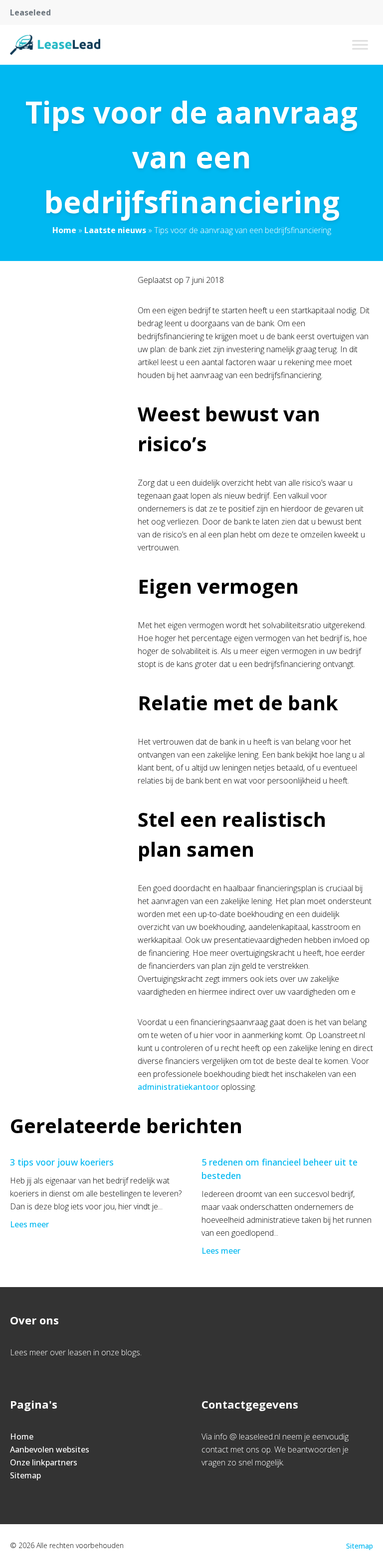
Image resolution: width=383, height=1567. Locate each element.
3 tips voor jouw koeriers (62, 1162)
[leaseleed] (55, 45)
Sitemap (25, 1475)
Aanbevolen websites (49, 1449)
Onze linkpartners (43, 1462)
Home (64, 230)
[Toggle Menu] (360, 44)
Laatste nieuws (115, 230)
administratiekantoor (178, 1086)
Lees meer (29, 1224)
